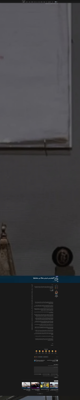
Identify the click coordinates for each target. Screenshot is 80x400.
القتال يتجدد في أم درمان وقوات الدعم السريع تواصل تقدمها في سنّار (54, 389)
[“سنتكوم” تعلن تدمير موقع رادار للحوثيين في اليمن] (26, 385)
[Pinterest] (23, 0)
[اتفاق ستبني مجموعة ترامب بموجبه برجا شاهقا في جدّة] (35, 385)
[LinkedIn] (22, 0)
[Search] (22, 2)
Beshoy (56, 281)
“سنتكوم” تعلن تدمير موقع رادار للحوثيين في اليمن (26, 389)
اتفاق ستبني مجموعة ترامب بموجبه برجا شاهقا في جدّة (36, 389)
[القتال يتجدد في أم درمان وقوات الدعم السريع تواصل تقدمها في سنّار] (54, 385)
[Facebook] (57, 286)
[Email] (55, 288)
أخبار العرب (57, 276)
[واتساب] (51, 290)
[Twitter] (24, 0)
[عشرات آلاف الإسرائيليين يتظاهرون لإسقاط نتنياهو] (56, 292)
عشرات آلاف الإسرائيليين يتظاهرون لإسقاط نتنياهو (56, 296)
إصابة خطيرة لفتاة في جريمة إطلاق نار (45, 389)
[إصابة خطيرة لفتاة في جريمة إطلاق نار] (44, 385)
